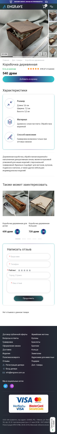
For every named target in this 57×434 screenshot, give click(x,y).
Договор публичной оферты (15, 334)
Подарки (35, 361)
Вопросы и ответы (11, 338)
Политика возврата (11, 357)
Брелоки (35, 346)
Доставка (7, 350)
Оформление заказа (12, 346)
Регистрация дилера (15, 365)
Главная (6, 60)
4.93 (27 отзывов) (47, 69)
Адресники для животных (43, 357)
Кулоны (35, 338)
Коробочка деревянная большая (39, 224)
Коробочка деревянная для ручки (15, 224)
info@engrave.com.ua (15, 372)
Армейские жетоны (40, 334)
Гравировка (8, 342)
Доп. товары (17, 60)
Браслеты (36, 342)
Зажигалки (36, 353)
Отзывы (6, 361)
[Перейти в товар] (17, 231)
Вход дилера (11, 369)
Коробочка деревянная (34, 60)
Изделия (6, 353)
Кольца (35, 350)
